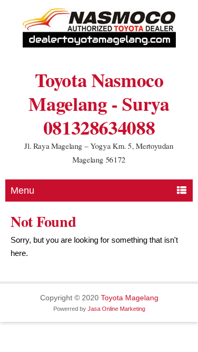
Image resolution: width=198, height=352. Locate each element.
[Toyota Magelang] (99, 45)
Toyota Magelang (129, 297)
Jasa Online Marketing (116, 309)
